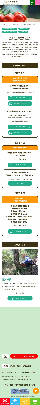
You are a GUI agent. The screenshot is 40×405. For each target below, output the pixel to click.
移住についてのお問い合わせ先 (24, 356)
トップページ (5, 24)
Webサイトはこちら (20, 104)
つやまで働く (16, 24)
